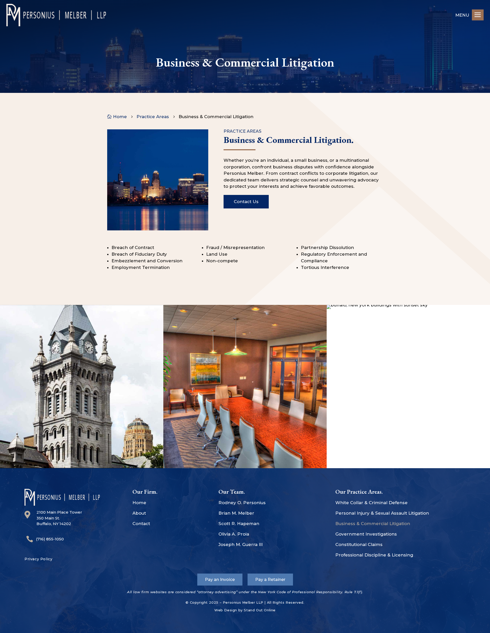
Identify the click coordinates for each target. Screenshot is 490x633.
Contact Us (246, 201)
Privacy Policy (38, 559)
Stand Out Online (260, 610)
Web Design (225, 610)
